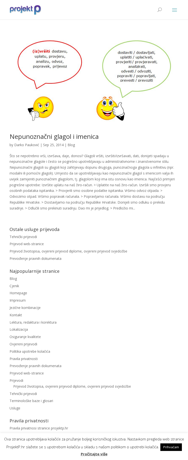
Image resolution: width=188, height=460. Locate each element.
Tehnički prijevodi (23, 236)
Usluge (15, 408)
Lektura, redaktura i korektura (33, 322)
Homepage (18, 293)
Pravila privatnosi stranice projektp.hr (39, 428)
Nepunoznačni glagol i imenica (54, 136)
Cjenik (14, 286)
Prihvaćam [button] (171, 447)
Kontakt (16, 315)
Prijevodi (16, 380)
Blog (71, 144)
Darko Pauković (26, 144)
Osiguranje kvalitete (25, 336)
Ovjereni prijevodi (23, 344)
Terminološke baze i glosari (31, 400)
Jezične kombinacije (25, 307)
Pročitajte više (94, 453)
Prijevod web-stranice (27, 243)
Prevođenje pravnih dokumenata (35, 258)
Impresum (18, 300)
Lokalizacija (19, 329)
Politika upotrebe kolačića (30, 351)
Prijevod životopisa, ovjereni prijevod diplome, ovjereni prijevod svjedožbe (68, 251)
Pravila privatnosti (24, 358)
